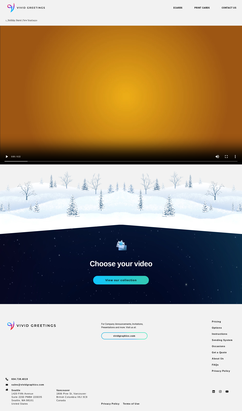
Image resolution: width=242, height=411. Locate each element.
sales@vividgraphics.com (27, 385)
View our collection (121, 280)
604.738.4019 (19, 379)
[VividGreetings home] (25, 8)
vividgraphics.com (124, 335)
